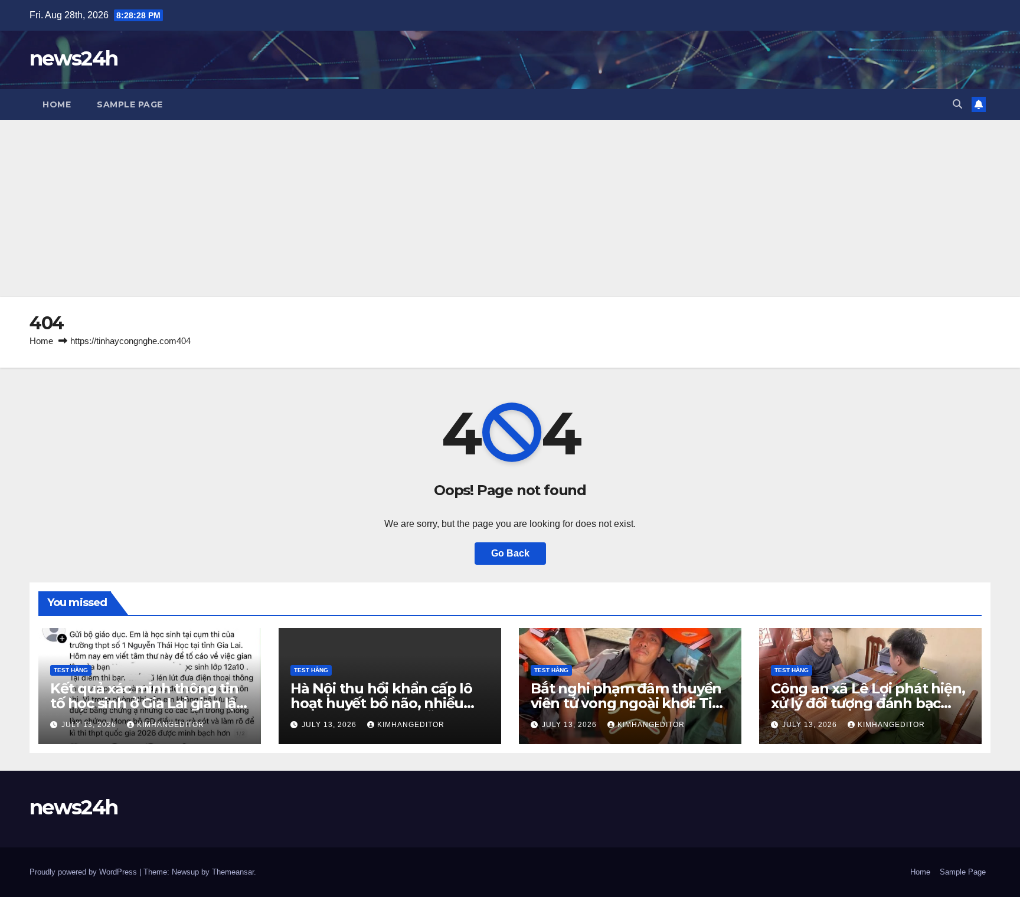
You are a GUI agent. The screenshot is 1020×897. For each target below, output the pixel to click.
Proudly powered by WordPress (84, 871)
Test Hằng (71, 670)
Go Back (510, 553)
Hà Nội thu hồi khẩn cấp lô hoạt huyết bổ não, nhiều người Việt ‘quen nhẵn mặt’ (384, 703)
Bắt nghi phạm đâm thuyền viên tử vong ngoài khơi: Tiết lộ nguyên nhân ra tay (628, 703)
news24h (73, 58)
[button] (957, 104)
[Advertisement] (510, 208)
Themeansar (233, 871)
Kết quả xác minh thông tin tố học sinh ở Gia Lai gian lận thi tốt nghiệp (148, 703)
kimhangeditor (170, 725)
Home (56, 104)
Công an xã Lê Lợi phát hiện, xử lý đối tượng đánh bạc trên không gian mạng (868, 703)
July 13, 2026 (90, 725)
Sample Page (130, 104)
